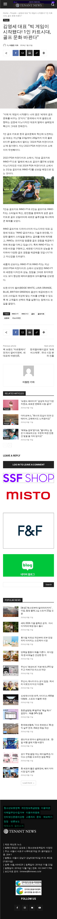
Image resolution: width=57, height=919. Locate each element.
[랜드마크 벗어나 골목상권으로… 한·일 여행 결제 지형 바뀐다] (10, 743)
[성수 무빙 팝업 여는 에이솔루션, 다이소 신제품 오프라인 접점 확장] (10, 758)
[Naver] (32, 908)
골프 (33, 314)
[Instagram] (25, 908)
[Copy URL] (37, 53)
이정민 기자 (13, 45)
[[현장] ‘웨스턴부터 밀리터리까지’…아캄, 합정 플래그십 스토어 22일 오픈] (10, 611)
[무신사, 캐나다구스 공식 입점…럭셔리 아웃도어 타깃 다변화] (10, 685)
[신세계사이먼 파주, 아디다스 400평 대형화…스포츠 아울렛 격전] (10, 699)
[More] (44, 53)
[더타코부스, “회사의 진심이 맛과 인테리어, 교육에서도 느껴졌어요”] (10, 419)
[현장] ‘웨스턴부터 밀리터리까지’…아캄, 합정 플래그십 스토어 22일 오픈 (37, 611)
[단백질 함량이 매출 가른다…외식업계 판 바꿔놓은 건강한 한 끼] (10, 656)
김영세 (6, 318)
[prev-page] (5, 445)
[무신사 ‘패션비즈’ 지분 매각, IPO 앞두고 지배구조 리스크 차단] (10, 670)
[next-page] (10, 445)
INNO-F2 (25, 314)
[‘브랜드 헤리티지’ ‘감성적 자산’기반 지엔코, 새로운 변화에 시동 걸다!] (10, 405)
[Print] (30, 53)
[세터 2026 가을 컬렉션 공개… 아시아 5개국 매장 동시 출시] (10, 627)
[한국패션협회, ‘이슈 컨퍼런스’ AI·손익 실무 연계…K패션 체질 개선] (10, 729)
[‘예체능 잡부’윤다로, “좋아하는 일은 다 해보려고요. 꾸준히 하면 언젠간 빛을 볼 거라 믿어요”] (10, 434)
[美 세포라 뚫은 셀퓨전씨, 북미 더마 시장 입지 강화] (10, 772)
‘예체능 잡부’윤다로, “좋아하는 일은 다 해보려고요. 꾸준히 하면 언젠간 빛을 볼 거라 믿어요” (37, 433)
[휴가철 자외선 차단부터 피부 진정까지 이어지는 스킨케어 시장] (10, 641)
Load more (27, 783)
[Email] (23, 53)
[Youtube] (40, 908)
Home (5, 13)
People (13, 13)
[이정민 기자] (5, 45)
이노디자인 (16, 318)
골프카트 (41, 314)
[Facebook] (16, 53)
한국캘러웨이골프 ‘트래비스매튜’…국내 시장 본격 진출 (42, 352)
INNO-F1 (15, 314)
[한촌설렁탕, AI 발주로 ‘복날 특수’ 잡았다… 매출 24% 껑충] (10, 714)
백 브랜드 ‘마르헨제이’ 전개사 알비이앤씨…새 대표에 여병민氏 (14, 352)
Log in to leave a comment (29, 464)
